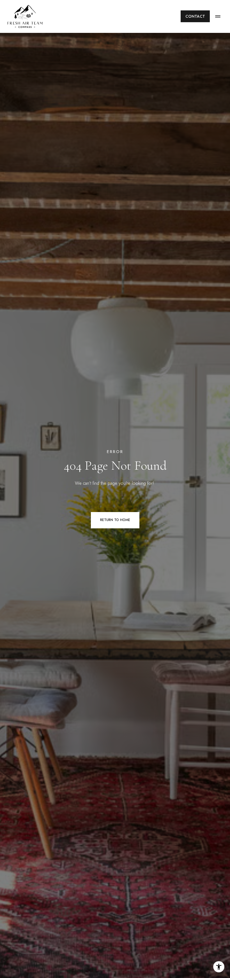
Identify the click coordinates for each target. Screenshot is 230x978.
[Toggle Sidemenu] (217, 16)
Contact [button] (195, 16)
